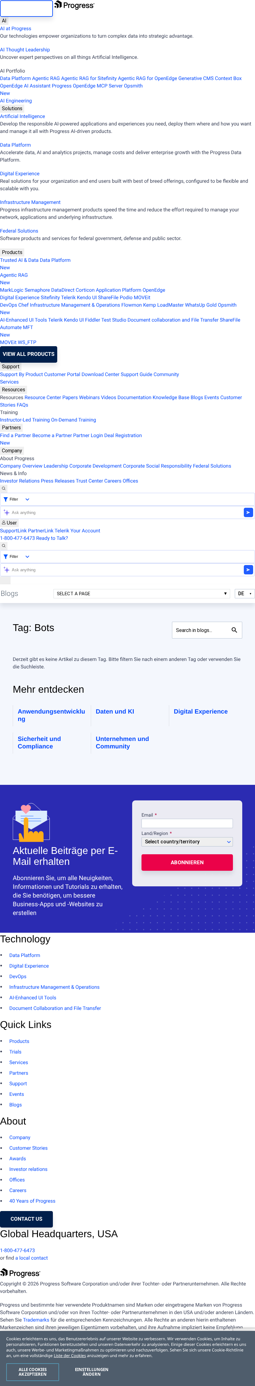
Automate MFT (16, 331)
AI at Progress (15, 28)
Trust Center (89, 481)
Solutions (12, 108)
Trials (15, 1052)
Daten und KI (115, 711)
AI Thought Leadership (25, 50)
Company (12, 451)
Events (211, 397)
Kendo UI (87, 297)
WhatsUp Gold (200, 305)
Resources (13, 390)
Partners (11, 428)
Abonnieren (187, 862)
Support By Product (21, 374)
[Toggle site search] (3, 546)
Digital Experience (19, 174)
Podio (126, 297)
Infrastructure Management (30, 202)
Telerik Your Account (77, 531)
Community (166, 374)
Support (11, 367)
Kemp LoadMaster (163, 305)
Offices (130, 481)
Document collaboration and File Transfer (173, 320)
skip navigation (26, 8)
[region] (127, 1358)
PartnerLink (40, 531)
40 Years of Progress (32, 1201)
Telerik (68, 297)
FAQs (22, 405)
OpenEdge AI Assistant (25, 86)
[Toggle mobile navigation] (5, 580)
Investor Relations (19, 481)
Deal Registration (71, 439)
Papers (70, 397)
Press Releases (58, 481)
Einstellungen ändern (92, 1372)
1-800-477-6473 (17, 538)
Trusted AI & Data (19, 260)
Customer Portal (62, 374)
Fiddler (92, 320)
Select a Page (73, 593)
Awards (17, 1159)
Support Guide (136, 374)
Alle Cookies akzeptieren (33, 1372)
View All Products (28, 354)
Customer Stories (28, 1148)
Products (12, 252)
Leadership (56, 466)
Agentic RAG (46, 78)
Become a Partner (52, 435)
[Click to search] (234, 630)
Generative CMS (196, 78)
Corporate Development (95, 466)
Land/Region (154, 833)
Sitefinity (50, 297)
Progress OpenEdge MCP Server (87, 86)
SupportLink (13, 531)
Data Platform (15, 78)
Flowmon (131, 305)
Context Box (228, 78)
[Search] (3, 489)
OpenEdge (154, 290)
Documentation (134, 397)
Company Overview (21, 466)
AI (4, 21)
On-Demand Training (73, 420)
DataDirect (63, 290)
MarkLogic (11, 290)
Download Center (100, 374)
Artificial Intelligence (22, 116)
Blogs (197, 397)
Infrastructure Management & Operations (75, 305)
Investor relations (28, 1169)
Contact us (26, 1219)
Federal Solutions (19, 231)
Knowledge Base (171, 397)
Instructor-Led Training (25, 420)
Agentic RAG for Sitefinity (89, 78)
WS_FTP (27, 342)
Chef (23, 305)
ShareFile (108, 297)
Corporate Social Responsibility (157, 466)
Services (9, 382)
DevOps (8, 305)
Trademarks (36, 1320)
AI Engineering (16, 101)
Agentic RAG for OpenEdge (147, 78)
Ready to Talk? (52, 538)
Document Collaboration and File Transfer (55, 1008)
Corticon (85, 290)
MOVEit (142, 297)
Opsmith (71, 89)
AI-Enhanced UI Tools (23, 320)
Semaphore (37, 290)
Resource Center (43, 397)
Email (147, 815)
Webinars (89, 397)
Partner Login (88, 435)
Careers (112, 481)
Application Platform (118, 290)
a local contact (31, 1258)
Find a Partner (15, 435)
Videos (108, 397)
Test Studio (113, 320)
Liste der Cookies (70, 1355)
